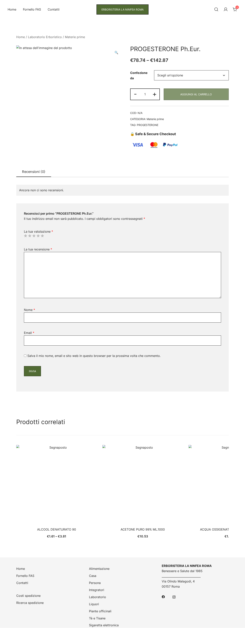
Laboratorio (97, 597)
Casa (92, 576)
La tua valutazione (38, 231)
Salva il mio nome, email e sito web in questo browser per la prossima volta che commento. (94, 356)
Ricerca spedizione (30, 603)
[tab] (33, 172)
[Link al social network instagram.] (174, 596)
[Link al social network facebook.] (163, 596)
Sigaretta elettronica (104, 625)
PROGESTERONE (147, 125)
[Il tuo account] (225, 9)
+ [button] (154, 94)
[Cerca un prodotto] (216, 9)
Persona (95, 583)
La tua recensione (38, 249)
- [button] (135, 94)
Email (29, 333)
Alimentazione (99, 569)
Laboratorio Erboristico (45, 37)
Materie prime (75, 37)
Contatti (54, 9)
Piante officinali (100, 611)
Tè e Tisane (97, 618)
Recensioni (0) (33, 172)
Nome (29, 310)
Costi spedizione (28, 596)
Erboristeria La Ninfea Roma (122, 9)
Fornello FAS (32, 9)
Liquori (94, 604)
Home (12, 9)
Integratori (96, 590)
